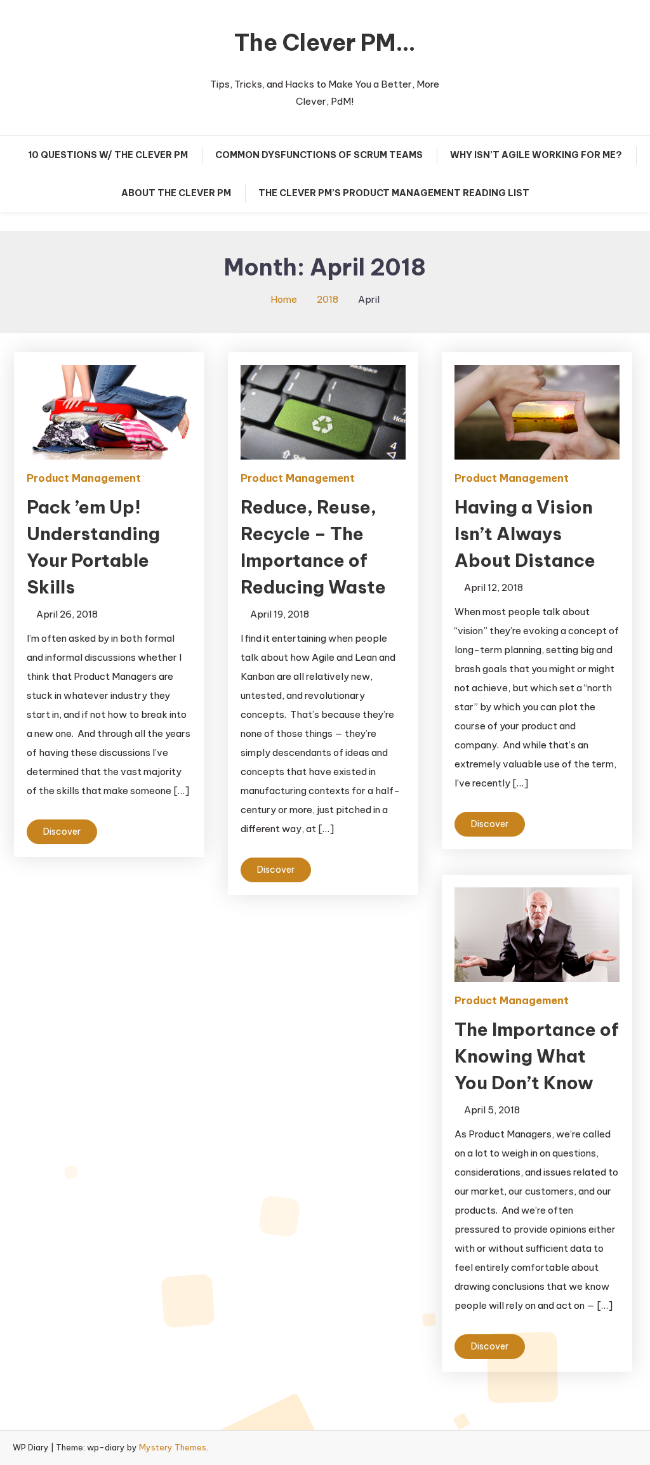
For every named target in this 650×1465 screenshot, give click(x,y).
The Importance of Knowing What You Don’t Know (536, 1056)
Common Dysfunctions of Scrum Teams (319, 155)
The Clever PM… (325, 42)
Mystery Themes (172, 1447)
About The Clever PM (176, 193)
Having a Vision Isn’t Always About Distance (524, 533)
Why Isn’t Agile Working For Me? (536, 155)
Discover (62, 831)
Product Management (84, 478)
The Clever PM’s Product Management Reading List (393, 193)
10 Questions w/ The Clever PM (108, 155)
